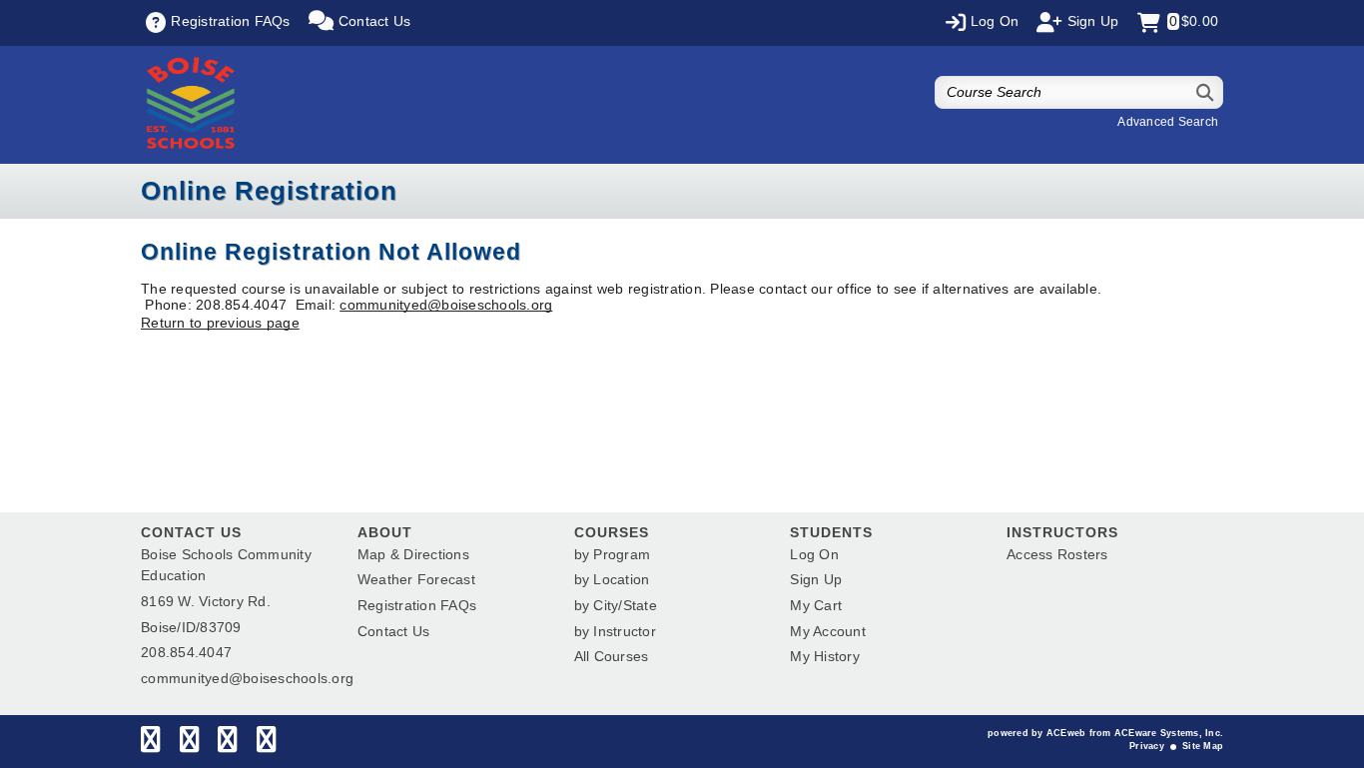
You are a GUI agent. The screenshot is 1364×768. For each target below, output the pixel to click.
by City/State (615, 605)
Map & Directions (413, 554)
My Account (828, 631)
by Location (612, 579)
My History (825, 656)
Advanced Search (1167, 122)
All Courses (611, 656)
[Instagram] (227, 744)
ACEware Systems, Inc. (1168, 733)
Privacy (1146, 746)
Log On (814, 554)
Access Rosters (1057, 554)
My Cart (816, 605)
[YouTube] (266, 744)
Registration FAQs (416, 605)
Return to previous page (220, 323)
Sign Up (816, 579)
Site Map (1202, 746)
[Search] (1205, 92)
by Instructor (615, 631)
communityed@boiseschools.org (446, 305)
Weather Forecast (416, 579)
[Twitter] (189, 744)
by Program (612, 554)
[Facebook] (150, 744)
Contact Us (393, 631)
